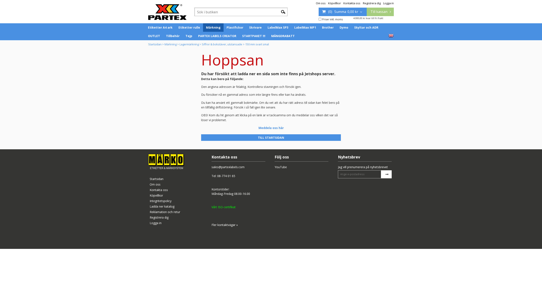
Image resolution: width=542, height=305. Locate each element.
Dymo (344, 27)
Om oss (321, 3)
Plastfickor (235, 27)
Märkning (213, 27)
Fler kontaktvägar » (225, 225)
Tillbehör (173, 36)
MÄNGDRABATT (283, 36)
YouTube (281, 167)
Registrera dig (372, 3)
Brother (328, 27)
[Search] (283, 12)
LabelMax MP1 (305, 27)
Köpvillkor (334, 3)
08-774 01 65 (226, 176)
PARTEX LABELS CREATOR (217, 36)
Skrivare (255, 27)
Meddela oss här (271, 128)
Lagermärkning (189, 44)
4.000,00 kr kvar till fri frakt (368, 18)
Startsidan (155, 44)
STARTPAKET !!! (253, 36)
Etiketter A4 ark (160, 27)
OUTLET (154, 36)
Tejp (188, 36)
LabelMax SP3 (278, 27)
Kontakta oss (351, 3)
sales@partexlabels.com (228, 167)
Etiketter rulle (189, 27)
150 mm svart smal (257, 44)
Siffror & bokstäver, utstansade (222, 44)
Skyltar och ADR (366, 27)
